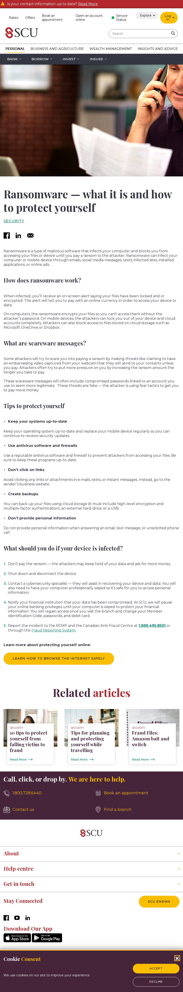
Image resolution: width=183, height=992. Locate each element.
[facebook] (7, 236)
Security (14, 221)
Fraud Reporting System (53, 630)
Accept (156, 968)
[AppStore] (17, 941)
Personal (15, 49)
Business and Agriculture (57, 49)
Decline (156, 981)
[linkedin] (18, 236)
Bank (12, 59)
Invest (69, 59)
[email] (30, 236)
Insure (96, 59)
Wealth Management (110, 49)
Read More (88, 4)
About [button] (11, 853)
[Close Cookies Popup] (177, 958)
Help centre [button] (18, 868)
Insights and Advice (158, 49)
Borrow (40, 59)
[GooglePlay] (47, 941)
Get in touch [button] (19, 884)
